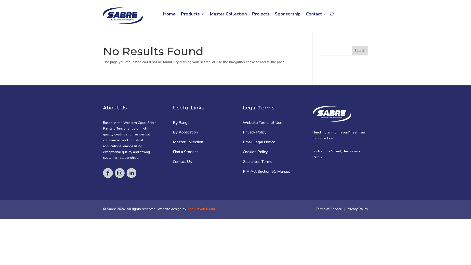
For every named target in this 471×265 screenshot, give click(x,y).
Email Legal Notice (259, 142)
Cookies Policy (255, 152)
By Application (185, 132)
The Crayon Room (201, 209)
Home (169, 14)
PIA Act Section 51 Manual (266, 171)
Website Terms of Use (262, 122)
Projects (260, 14)
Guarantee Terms (257, 161)
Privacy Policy (254, 132)
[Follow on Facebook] (108, 173)
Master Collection (228, 14)
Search (359, 50)
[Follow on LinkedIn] (131, 173)
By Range (181, 122)
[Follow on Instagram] (120, 173)
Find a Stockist (185, 152)
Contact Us (182, 161)
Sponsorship (288, 14)
